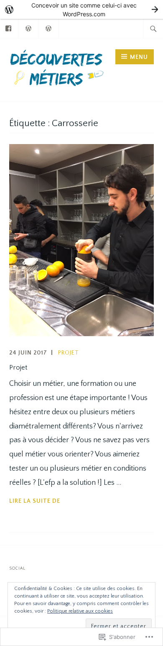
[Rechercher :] (153, 28)
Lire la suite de (34, 500)
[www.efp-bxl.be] (28, 28)
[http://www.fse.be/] (49, 28)
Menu (139, 57)
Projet (68, 353)
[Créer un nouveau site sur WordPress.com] (81, 9)
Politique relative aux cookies (80, 611)
